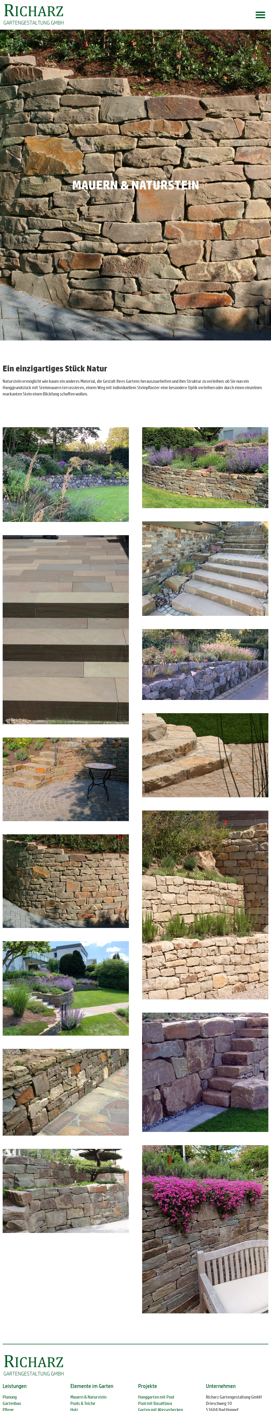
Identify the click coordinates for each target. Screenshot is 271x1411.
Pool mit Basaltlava (155, 1403)
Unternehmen (221, 1386)
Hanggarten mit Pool (156, 1396)
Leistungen (14, 1386)
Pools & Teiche (82, 1403)
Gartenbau (12, 1403)
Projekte (147, 1386)
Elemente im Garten (91, 1386)
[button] (260, 15)
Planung (10, 1396)
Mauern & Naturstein (88, 1396)
